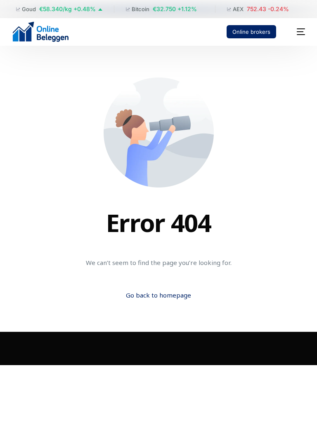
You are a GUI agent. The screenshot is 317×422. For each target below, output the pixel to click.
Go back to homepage (158, 295)
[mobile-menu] (296, 31)
